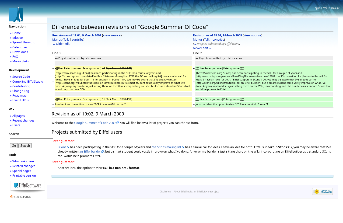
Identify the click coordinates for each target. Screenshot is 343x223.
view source (112, 35)
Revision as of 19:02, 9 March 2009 (217, 35)
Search (14, 134)
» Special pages (20, 171)
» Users (15, 125)
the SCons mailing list (166, 147)
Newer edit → (202, 48)
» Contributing (20, 86)
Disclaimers (166, 191)
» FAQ (14, 56)
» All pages (17, 116)
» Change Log (19, 91)
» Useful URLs (19, 100)
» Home (15, 33)
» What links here (22, 161)
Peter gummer (63, 141)
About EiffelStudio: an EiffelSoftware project (196, 191)
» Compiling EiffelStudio (26, 81)
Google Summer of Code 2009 (95, 123)
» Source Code (20, 76)
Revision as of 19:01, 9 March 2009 (76, 35)
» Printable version (23, 175)
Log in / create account (327, 8)
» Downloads (19, 52)
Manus (57, 39)
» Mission (16, 37)
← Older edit (61, 44)
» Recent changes (22, 120)
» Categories (18, 47)
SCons (62, 147)
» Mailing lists (19, 61)
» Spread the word (22, 42)
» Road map (18, 95)
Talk (66, 39)
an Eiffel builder (90, 151)
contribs (77, 39)
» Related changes (22, 166)
